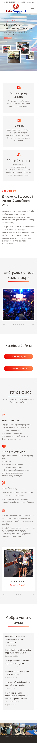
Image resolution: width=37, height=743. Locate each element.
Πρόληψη (18, 125)
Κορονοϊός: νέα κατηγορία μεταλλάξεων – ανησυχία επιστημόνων (15, 639)
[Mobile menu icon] (32, 8)
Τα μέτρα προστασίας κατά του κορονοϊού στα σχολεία (17, 662)
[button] (13, 324)
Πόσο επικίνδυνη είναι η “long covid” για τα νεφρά (17, 672)
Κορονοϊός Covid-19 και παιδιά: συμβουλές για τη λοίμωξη (18, 651)
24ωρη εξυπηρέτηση (18, 160)
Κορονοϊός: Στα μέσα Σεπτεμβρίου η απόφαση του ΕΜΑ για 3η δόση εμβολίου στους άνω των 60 (16, 697)
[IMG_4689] (18, 729)
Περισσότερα (8, 37)
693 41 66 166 (11, 2)
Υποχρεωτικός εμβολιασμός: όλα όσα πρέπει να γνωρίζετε (18, 683)
